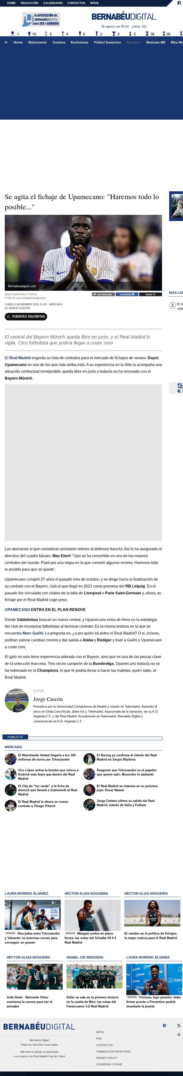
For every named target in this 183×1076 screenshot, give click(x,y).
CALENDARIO (53, 3)
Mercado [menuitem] (134, 42)
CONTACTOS (76, 3)
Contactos (104, 1045)
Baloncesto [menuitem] (37, 42)
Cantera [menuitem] (59, 42)
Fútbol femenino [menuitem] (107, 42)
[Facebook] (179, 3)
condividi (126, 294)
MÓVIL (94, 3)
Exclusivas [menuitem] (79, 42)
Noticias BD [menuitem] (155, 42)
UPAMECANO (17, 610)
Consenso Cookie (109, 1064)
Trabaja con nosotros (113, 1051)
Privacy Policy (106, 1058)
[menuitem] (6, 42)
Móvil (100, 1032)
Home (11, 3)
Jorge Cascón (19, 308)
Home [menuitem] (18, 42)
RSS (99, 1038)
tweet (149, 294)
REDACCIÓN (29, 3)
